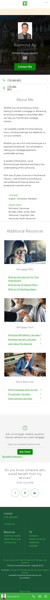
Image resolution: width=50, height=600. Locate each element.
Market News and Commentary (12, 540)
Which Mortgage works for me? (23, 389)
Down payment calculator (20, 398)
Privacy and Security (10, 560)
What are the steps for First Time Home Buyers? (23, 278)
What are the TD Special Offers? (23, 284)
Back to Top (25, 591)
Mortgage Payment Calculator (22, 339)
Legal (21, 560)
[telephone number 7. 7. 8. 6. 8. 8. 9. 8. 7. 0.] (34, 598)
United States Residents (26, 570)
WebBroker (34, 542)
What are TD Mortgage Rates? (22, 289)
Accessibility (29, 560)
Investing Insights (12, 535)
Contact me (9, 523)
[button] (46, 3)
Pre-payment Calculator (19, 394)
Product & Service (37, 539)
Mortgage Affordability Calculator (24, 335)
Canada (13, 570)
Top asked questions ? (12, 456)
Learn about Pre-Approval (20, 343)
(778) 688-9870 (14, 80)
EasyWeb (33, 545)
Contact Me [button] (25, 67)
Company (33, 535)
